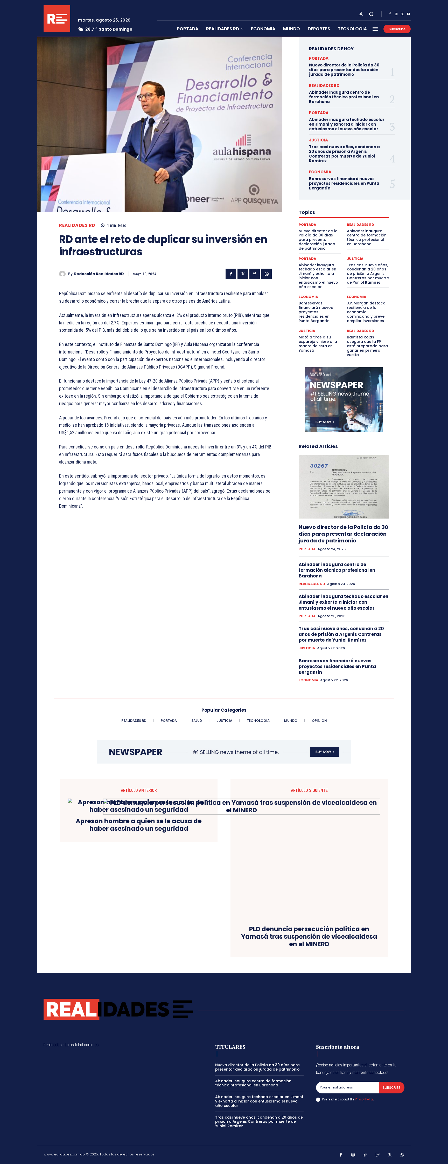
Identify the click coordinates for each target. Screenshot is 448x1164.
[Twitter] (402, 14)
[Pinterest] (254, 274)
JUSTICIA (318, 140)
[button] (371, 14)
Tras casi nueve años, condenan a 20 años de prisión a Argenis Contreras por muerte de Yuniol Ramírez (344, 154)
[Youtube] (408, 14)
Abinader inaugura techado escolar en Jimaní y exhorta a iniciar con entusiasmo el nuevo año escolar (346, 124)
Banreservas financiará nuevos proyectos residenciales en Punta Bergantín (344, 183)
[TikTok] (365, 1155)
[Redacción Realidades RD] (63, 274)
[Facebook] (390, 14)
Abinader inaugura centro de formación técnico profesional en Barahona (344, 97)
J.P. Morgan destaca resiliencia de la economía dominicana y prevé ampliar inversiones (366, 312)
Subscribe (392, 1087)
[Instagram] (396, 14)
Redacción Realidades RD (99, 274)
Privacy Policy (364, 1099)
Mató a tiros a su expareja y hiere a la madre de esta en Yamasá (318, 344)
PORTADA (318, 58)
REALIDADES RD (77, 225)
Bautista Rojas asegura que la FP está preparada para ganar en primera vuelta (367, 346)
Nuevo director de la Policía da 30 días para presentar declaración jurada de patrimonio (344, 69)
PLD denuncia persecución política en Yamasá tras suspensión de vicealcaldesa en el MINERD (309, 936)
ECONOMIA (320, 172)
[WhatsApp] (266, 274)
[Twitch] (378, 1155)
